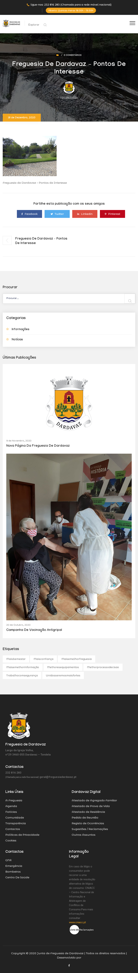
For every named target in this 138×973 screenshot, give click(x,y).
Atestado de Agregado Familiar (94, 800)
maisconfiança (43, 659)
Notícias (17, 340)
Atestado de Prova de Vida (91, 806)
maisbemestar (16, 659)
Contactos (12, 829)
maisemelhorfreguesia (76, 659)
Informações (20, 329)
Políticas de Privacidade (22, 834)
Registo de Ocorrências (88, 823)
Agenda (11, 806)
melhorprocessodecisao (103, 667)
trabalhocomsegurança (22, 675)
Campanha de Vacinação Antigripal (34, 630)
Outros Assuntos (83, 834)
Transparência (15, 823)
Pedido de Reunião (85, 817)
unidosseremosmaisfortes (63, 675)
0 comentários (73, 55)
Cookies (10, 840)
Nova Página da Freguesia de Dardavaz (38, 446)
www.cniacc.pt (77, 922)
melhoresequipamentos (63, 667)
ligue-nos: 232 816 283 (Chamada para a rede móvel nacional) (71, 4)
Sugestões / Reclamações (90, 829)
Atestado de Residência (88, 811)
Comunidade (14, 817)
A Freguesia (13, 800)
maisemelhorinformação (22, 667)
